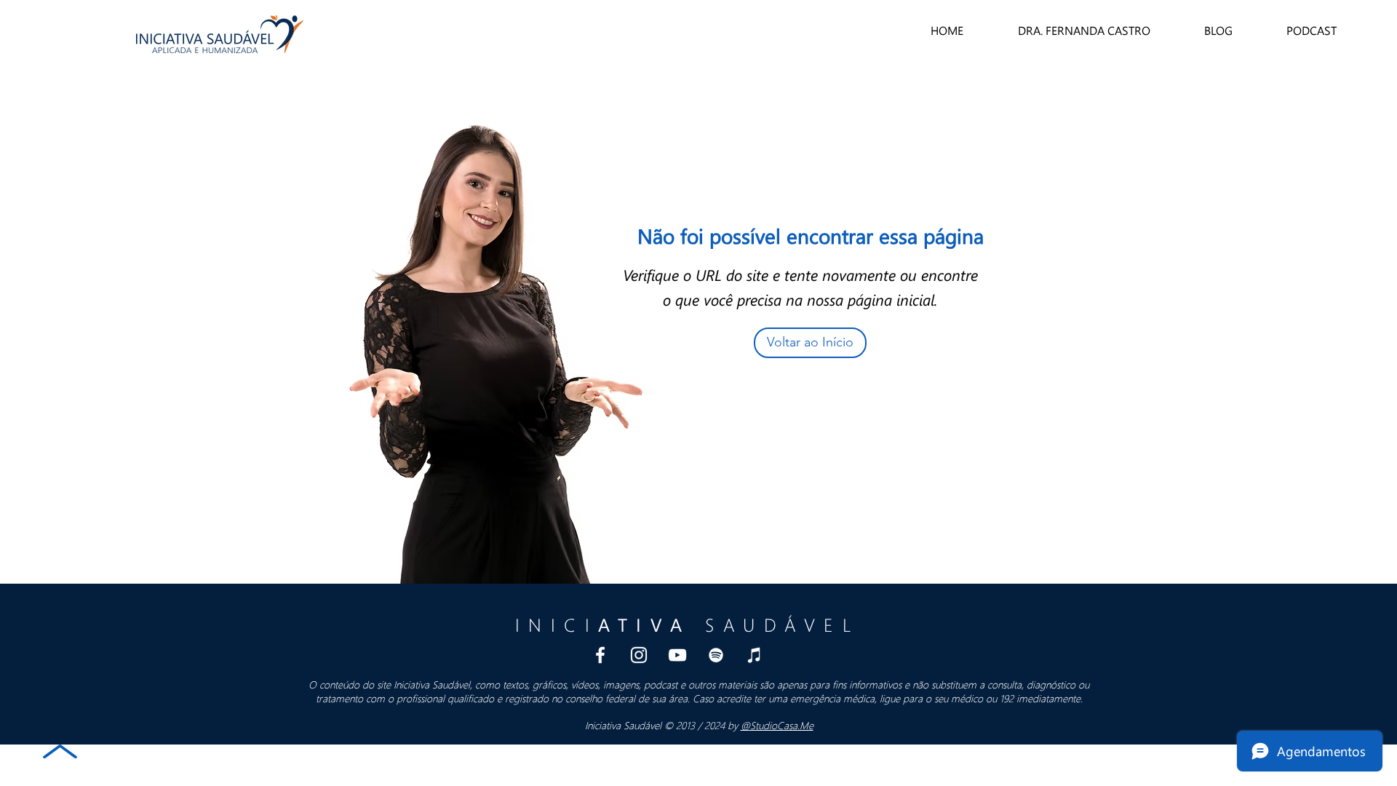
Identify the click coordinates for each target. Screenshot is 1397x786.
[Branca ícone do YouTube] (677, 655)
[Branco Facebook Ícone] (600, 655)
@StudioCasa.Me (777, 725)
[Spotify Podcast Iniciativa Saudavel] (716, 655)
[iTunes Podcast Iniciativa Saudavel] (754, 655)
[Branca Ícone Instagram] (639, 655)
